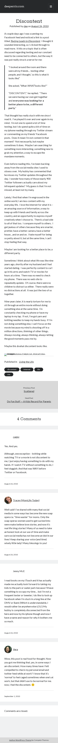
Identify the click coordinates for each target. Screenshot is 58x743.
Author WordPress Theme (20, 740)
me (8, 374)
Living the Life (26, 361)
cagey (16, 436)
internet (27, 369)
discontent (11, 369)
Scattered (29, 391)
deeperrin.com (14, 6)
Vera (15, 649)
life (38, 369)
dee (26, 26)
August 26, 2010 (40, 26)
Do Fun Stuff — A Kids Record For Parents (29, 401)
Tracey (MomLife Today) (26, 500)
